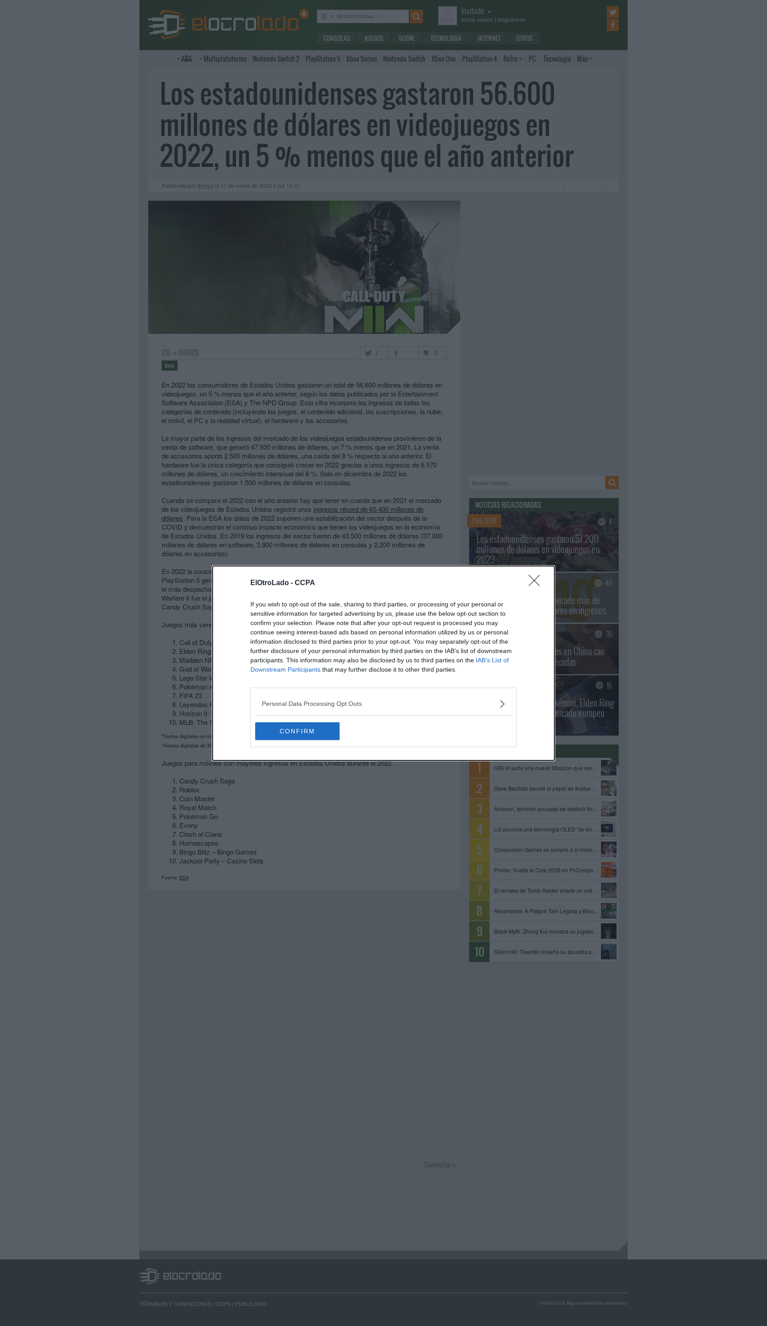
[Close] (537, 583)
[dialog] (383, 663)
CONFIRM (297, 731)
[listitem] (383, 704)
